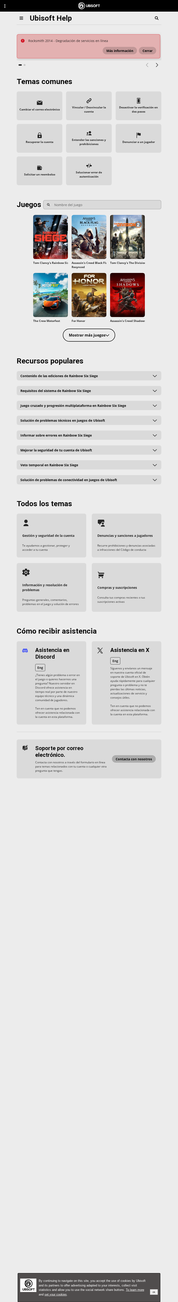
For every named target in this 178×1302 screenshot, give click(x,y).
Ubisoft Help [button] (51, 18)
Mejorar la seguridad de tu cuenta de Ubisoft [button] (56, 450)
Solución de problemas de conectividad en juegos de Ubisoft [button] (68, 479)
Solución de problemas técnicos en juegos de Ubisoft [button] (62, 420)
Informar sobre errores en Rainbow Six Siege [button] (56, 435)
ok (154, 1292)
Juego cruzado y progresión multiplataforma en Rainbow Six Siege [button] (73, 405)
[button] (120, 50)
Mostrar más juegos (87, 335)
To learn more (135, 1290)
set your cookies (55, 1294)
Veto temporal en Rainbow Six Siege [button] (49, 465)
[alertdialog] (89, 1287)
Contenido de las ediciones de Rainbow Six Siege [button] (59, 375)
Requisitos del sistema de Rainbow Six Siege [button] (55, 390)
